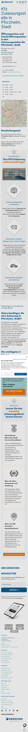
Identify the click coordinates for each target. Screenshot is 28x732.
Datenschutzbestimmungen (20, 359)
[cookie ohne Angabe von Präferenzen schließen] (26, 357)
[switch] (24, 730)
